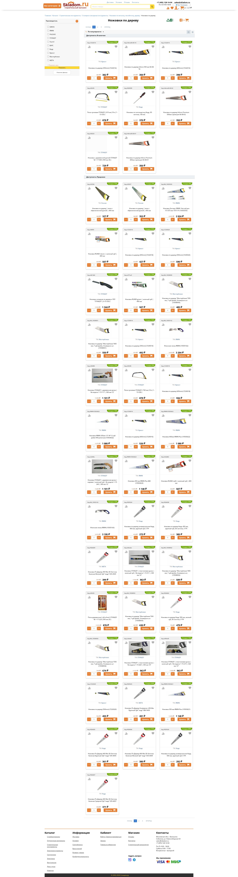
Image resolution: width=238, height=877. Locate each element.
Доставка (110, 2)
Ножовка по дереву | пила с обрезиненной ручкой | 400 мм (102, 209)
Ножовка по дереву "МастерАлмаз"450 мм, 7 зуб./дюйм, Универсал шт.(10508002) (176, 573)
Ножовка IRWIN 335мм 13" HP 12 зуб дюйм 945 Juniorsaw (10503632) (102, 437)
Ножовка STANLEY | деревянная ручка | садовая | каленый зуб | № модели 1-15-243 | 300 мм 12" (102, 482)
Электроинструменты (55, 851)
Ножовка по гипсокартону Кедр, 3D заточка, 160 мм (139, 113)
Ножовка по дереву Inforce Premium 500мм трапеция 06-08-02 (176, 113)
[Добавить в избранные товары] (116, 46)
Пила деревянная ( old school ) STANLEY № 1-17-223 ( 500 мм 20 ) (102, 618)
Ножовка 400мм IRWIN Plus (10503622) (176, 437)
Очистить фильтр (62, 72)
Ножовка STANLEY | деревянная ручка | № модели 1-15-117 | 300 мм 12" (102, 391)
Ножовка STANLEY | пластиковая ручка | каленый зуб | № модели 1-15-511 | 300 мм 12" (139, 573)
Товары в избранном (108, 845)
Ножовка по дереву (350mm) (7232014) (102, 68)
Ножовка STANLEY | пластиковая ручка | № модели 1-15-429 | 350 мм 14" (139, 664)
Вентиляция (51, 863)
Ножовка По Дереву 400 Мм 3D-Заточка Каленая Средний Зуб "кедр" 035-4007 (102, 800)
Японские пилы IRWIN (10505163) (102, 528)
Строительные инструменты (52, 846)
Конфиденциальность (81, 856)
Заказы (103, 841)
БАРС (51, 45)
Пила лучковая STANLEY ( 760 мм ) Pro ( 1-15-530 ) (139, 391)
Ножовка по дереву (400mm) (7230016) (139, 437)
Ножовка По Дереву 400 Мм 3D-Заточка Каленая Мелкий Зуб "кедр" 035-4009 (139, 755)
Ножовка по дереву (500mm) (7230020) (176, 255)
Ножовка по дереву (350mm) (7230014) (139, 346)
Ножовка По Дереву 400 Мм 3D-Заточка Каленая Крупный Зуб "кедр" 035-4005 (102, 755)
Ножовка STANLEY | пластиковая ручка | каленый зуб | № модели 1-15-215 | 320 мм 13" (176, 664)
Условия (119, 2)
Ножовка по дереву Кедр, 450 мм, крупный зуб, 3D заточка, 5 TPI (176, 527)
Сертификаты (78, 845)
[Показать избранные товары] (172, 8)
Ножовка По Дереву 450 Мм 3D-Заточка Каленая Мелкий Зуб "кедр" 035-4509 (102, 573)
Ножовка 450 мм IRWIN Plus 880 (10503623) (139, 482)
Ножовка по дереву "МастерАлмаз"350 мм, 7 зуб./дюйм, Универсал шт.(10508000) (176, 300)
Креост (52, 53)
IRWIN (52, 31)
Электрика (51, 859)
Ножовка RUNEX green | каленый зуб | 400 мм (139, 300)
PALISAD (53, 34)
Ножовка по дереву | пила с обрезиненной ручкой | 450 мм (139, 209)
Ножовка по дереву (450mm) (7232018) (139, 255)
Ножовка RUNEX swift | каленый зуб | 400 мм (176, 482)
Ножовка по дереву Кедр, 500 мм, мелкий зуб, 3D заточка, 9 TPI (176, 618)
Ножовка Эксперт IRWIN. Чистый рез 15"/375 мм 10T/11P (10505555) (176, 209)
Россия (103, 203)
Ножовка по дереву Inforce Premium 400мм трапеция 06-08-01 (139, 159)
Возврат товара (78, 852)
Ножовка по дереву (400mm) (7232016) (176, 68)
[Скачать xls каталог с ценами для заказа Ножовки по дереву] (172, 20)
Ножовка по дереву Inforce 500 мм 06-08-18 (139, 68)
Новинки (50, 870)
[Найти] (152, 7)
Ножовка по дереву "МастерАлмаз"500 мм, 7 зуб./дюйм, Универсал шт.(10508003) (139, 618)
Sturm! (52, 42)
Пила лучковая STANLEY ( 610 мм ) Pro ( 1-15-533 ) (102, 113)
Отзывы (127, 2)
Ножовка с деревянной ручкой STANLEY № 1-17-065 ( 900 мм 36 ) (102, 159)
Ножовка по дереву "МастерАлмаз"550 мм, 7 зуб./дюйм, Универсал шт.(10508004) (102, 664)
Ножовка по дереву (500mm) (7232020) (102, 709)
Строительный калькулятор (138, 845)
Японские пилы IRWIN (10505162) (176, 346)
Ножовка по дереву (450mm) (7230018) (176, 391)
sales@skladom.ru (182, 2)
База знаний (77, 849)
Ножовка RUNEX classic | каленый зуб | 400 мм (102, 255)
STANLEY (53, 38)
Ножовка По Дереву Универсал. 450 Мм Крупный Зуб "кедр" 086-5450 (139, 709)
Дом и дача (51, 866)
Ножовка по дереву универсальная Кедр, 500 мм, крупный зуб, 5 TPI (176, 755)
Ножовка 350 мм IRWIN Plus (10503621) (176, 709)
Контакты (135, 2)
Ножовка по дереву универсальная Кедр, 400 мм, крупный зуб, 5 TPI (139, 527)
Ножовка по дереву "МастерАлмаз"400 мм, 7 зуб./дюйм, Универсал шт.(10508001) (102, 346)
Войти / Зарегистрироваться (110, 837)
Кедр (51, 49)
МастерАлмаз (55, 57)
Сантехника (51, 855)
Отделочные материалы (56, 841)
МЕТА (52, 60)
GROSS (52, 27)
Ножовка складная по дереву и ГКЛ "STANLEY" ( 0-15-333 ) (102, 300)
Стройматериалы (53, 837)
